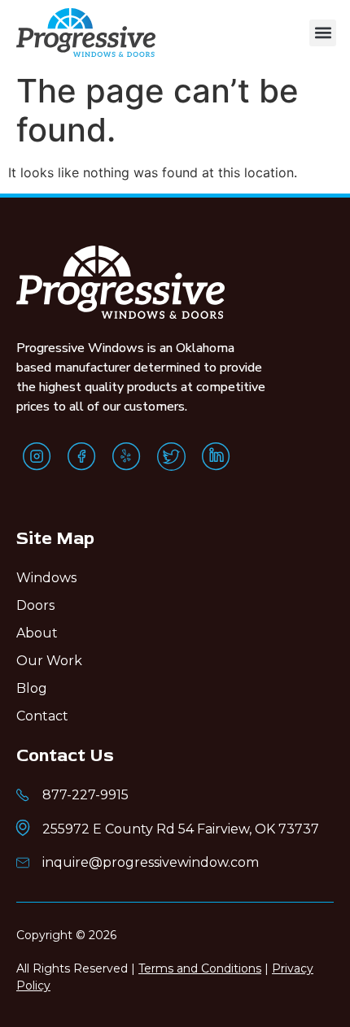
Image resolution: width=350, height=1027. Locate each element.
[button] (322, 33)
